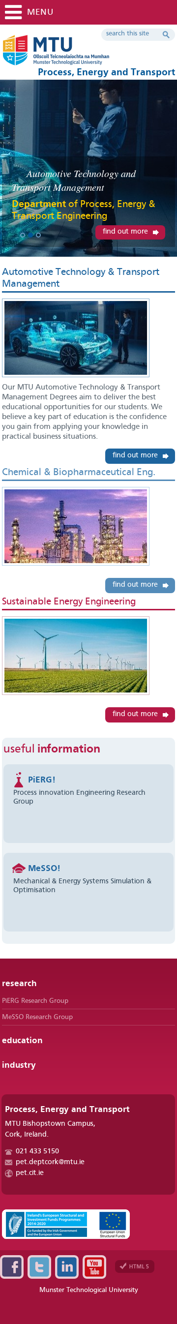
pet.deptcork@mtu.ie (50, 1162)
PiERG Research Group (35, 1000)
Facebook (12, 1267)
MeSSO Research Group (37, 1017)
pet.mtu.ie (85, 54)
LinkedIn (67, 1267)
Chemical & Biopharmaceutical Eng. (78, 473)
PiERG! (42, 780)
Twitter (39, 1267)
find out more (125, 232)
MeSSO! (44, 868)
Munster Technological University (88, 1290)
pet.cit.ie (30, 1173)
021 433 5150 (37, 1151)
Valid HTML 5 (134, 1266)
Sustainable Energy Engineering (69, 602)
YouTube (94, 1267)
